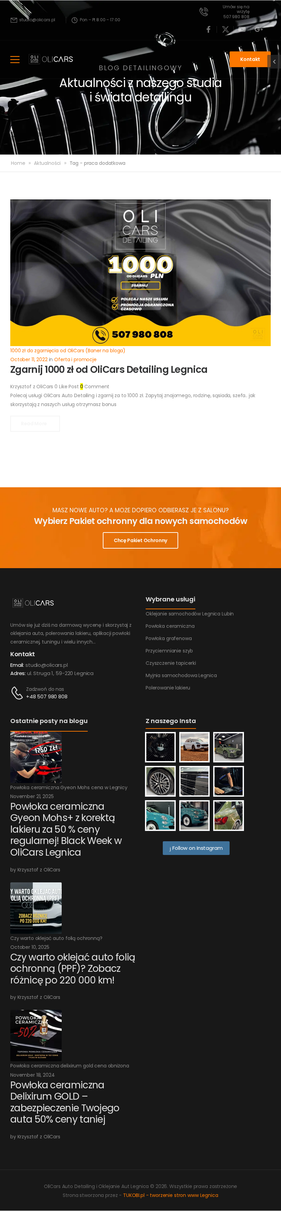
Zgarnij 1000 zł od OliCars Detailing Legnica (108, 369)
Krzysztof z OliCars (31, 386)
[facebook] (208, 29)
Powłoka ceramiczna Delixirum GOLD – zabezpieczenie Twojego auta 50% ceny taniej (65, 1102)
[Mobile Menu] (15, 59)
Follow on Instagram (196, 848)
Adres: (18, 673)
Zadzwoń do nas (45, 689)
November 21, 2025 (32, 796)
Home (18, 163)
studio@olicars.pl (46, 665)
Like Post (66, 386)
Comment (95, 386)
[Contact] (18, 693)
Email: (17, 665)
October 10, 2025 (29, 947)
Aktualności (47, 163)
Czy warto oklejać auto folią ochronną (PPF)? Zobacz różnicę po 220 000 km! (72, 969)
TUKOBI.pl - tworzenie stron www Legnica (170, 1195)
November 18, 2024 (32, 1075)
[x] (225, 29)
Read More (34, 423)
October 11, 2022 (29, 359)
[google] (259, 29)
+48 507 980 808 (47, 696)
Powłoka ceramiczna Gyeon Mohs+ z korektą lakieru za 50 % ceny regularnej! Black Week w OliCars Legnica (66, 829)
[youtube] (242, 29)
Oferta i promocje (75, 359)
